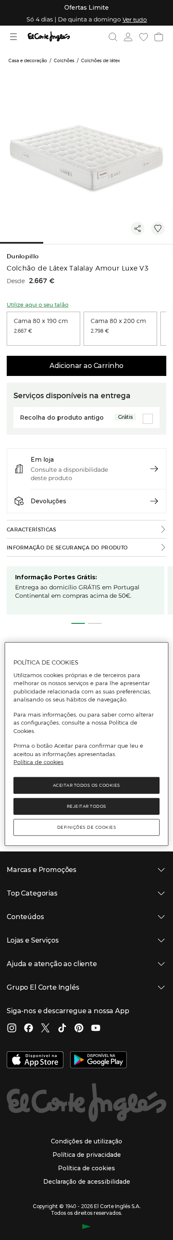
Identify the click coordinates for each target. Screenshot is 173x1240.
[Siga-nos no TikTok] (62, 1029)
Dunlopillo (23, 256)
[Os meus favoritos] (143, 37)
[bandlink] (135, 19)
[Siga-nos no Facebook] (29, 1029)
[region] (86, 744)
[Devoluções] (154, 501)
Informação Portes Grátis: (56, 577)
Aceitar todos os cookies (86, 785)
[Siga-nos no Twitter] (45, 1029)
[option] (43, 329)
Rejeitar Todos (86, 806)
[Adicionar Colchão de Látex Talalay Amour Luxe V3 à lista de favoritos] (158, 228)
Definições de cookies (86, 827)
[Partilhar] (137, 228)
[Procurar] (113, 37)
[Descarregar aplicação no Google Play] (98, 1060)
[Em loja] (154, 469)
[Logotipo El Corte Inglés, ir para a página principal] (49, 37)
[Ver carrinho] (158, 37)
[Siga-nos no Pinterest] (79, 1029)
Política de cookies (38, 762)
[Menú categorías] (14, 36)
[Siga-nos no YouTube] (96, 1029)
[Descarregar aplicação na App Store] (35, 1060)
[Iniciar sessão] (127, 37)
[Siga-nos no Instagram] (12, 1029)
